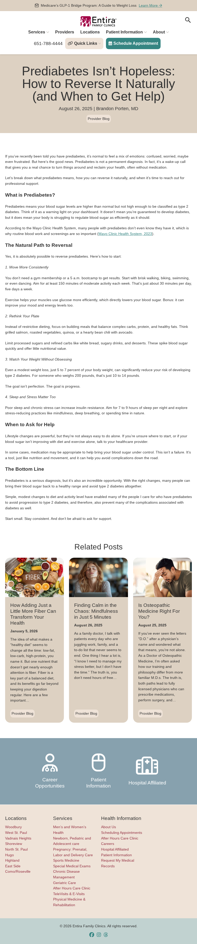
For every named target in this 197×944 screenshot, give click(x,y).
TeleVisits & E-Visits (69, 894)
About (159, 32)
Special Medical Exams (72, 866)
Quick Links (85, 43)
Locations (90, 32)
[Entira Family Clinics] (98, 21)
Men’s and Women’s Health (69, 830)
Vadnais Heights (18, 838)
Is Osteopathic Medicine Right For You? (159, 611)
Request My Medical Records (117, 863)
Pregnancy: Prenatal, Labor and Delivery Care (73, 852)
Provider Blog (99, 119)
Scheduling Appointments (121, 833)
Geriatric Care (64, 883)
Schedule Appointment (135, 43)
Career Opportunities (50, 783)
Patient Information (124, 32)
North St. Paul (16, 849)
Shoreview (13, 844)
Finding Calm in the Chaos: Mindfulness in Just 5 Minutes (96, 611)
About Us (108, 827)
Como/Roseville (18, 871)
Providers (64, 32)
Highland (12, 860)
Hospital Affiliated (147, 782)
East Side (13, 866)
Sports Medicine (66, 860)
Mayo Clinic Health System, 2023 (125, 234)
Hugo (9, 855)
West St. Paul (16, 833)
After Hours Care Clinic (71, 888)
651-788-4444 (48, 43)
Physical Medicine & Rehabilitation (69, 902)
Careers (107, 844)
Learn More (149, 5)
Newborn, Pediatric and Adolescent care (72, 841)
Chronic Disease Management (66, 874)
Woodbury (13, 827)
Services (36, 32)
